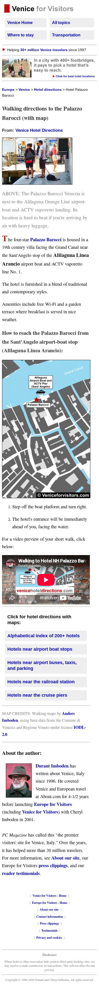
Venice (24, 90)
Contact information (49, 916)
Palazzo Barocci (45, 239)
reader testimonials (21, 873)
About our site (65, 857)
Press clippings (49, 923)
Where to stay (20, 35)
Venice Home (20, 22)
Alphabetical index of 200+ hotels (43, 635)
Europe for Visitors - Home (49, 903)
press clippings (53, 865)
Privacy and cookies (49, 937)
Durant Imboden (52, 765)
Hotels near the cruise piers (37, 695)
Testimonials (49, 930)
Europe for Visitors (53, 804)
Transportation (66, 35)
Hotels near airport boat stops (39, 649)
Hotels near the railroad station (41, 681)
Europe (8, 90)
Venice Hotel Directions (39, 130)
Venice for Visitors (40, 811)
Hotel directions (48, 90)
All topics (61, 22)
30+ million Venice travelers (44, 50)
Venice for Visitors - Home (49, 895)
